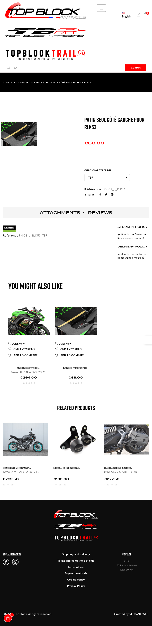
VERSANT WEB (138, 614)
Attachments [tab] (60, 213)
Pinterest (112, 194)
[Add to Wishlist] (52, 433)
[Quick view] (52, 424)
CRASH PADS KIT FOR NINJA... (29, 368)
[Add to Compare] (52, 443)
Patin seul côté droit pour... (76, 368)
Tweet (106, 194)
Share (100, 194)
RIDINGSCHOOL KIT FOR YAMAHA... (17, 467)
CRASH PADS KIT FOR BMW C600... (118, 467)
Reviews (100, 213)
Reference (10, 235)
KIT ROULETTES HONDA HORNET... (66, 467)
